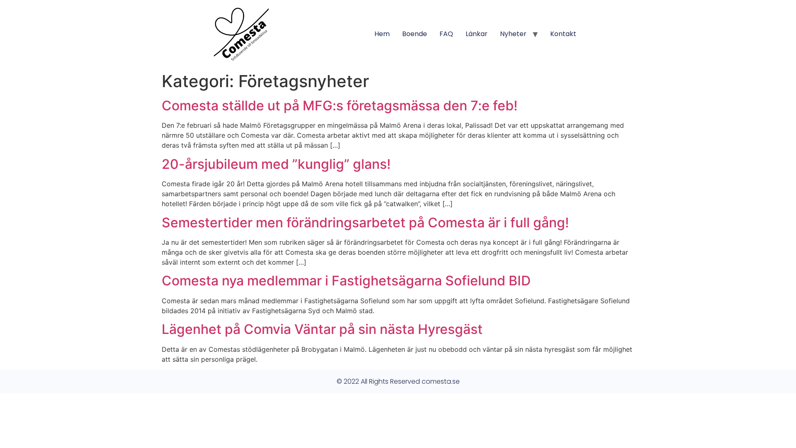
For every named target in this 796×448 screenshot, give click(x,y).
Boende (414, 34)
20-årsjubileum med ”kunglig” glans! (276, 164)
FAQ (446, 34)
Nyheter (513, 34)
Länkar (477, 34)
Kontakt (563, 34)
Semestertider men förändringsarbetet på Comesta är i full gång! (365, 222)
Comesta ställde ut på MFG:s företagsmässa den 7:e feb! (339, 105)
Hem (382, 34)
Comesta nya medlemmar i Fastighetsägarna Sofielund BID (346, 281)
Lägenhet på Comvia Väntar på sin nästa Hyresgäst (322, 329)
